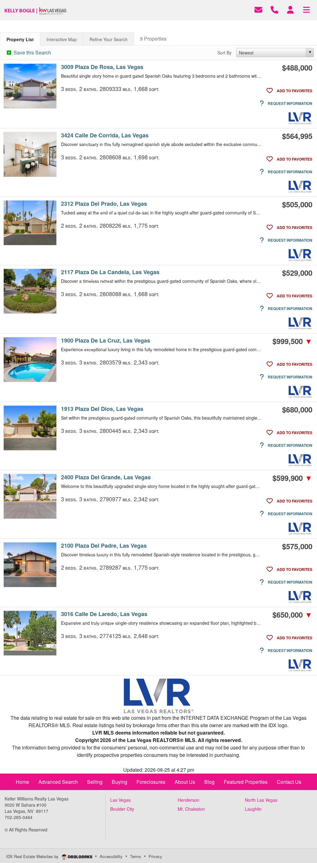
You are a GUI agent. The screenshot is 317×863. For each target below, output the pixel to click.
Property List (20, 39)
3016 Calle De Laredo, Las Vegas (104, 614)
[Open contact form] (258, 9)
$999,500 (292, 341)
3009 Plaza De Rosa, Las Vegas (102, 67)
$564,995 (297, 136)
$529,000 (297, 272)
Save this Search (31, 52)
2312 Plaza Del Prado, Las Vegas (104, 204)
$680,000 (297, 409)
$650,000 (292, 614)
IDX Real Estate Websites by (33, 856)
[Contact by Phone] (274, 9)
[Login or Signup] (290, 9)
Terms (135, 856)
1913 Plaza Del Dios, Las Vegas (102, 409)
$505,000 (297, 204)
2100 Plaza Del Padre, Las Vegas (104, 545)
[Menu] (306, 9)
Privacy (155, 856)
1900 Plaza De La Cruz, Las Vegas (105, 340)
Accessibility (111, 856)
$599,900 (292, 477)
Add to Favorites (294, 90)
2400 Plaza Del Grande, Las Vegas (106, 477)
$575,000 (297, 546)
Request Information (289, 103)
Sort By (224, 53)
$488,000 (297, 67)
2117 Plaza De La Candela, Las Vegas (110, 272)
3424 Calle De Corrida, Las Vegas (105, 135)
